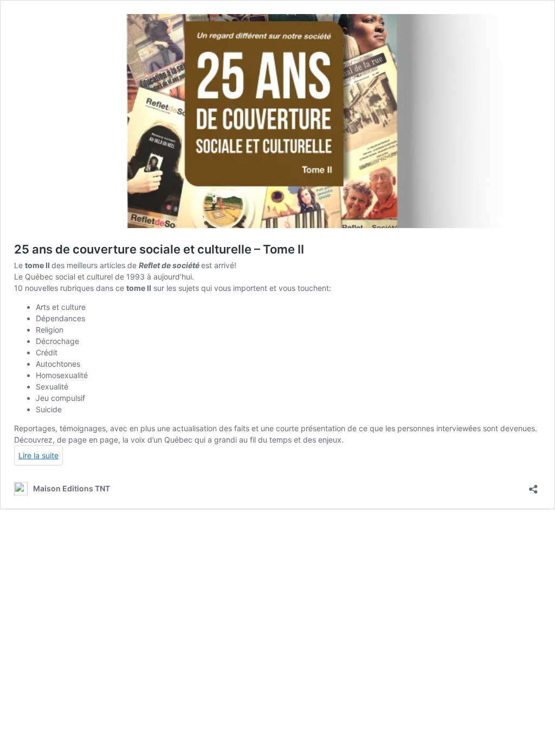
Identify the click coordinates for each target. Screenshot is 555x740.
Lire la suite (38, 455)
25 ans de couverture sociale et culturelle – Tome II (159, 249)
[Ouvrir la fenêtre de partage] (533, 485)
